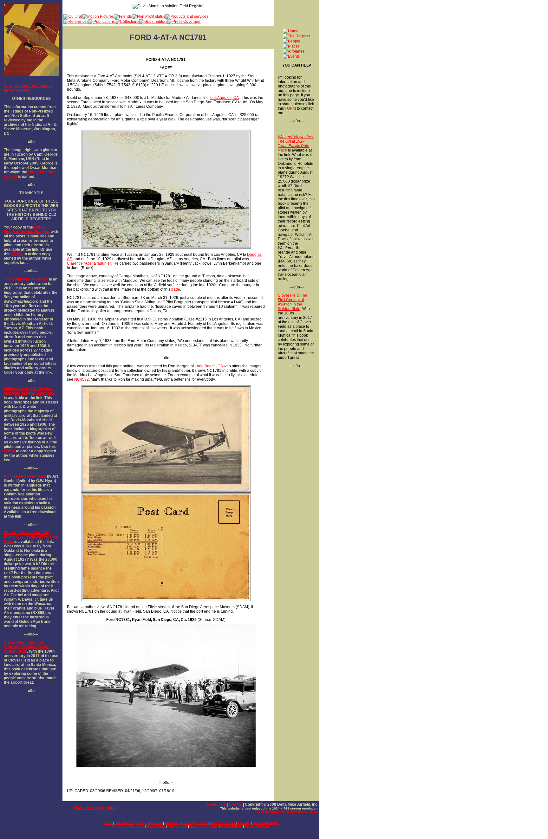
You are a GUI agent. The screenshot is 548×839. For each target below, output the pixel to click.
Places (156, 823)
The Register (125, 823)
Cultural (202, 823)
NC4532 (81, 379)
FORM (17, 254)
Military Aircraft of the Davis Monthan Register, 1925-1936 (30, 391)
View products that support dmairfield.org (28, 88)
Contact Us (216, 804)
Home (107, 823)
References (156, 826)
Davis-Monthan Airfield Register (27, 229)
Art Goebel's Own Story (25, 476)
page (175, 289)
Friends (244, 823)
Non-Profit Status (266, 823)
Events (188, 823)
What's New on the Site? (95, 807)
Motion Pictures (223, 823)
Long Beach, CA (209, 366)
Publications (177, 826)
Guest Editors (231, 826)
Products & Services (128, 826)
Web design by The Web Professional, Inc (288, 811)
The (7, 279)
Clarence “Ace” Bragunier (89, 263)
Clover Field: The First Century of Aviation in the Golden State (26, 647)
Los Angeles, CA (224, 97)
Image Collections (204, 826)
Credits (235, 804)
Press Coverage (257, 826)
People (143, 823)
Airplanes (172, 823)
